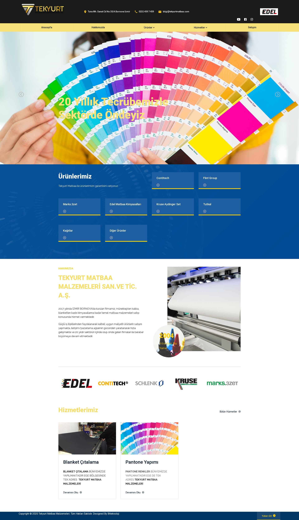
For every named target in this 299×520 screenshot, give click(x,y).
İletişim (252, 27)
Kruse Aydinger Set (169, 204)
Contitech (163, 178)
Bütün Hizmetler (228, 411)
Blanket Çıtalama (81, 462)
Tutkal (207, 204)
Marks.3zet (70, 204)
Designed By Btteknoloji (106, 513)
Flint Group (210, 178)
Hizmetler (199, 27)
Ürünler (148, 27)
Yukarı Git (267, 516)
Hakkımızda (98, 27)
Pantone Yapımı (142, 462)
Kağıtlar (68, 230)
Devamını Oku (70, 492)
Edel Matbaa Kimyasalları (125, 204)
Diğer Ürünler (118, 230)
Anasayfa (46, 27)
